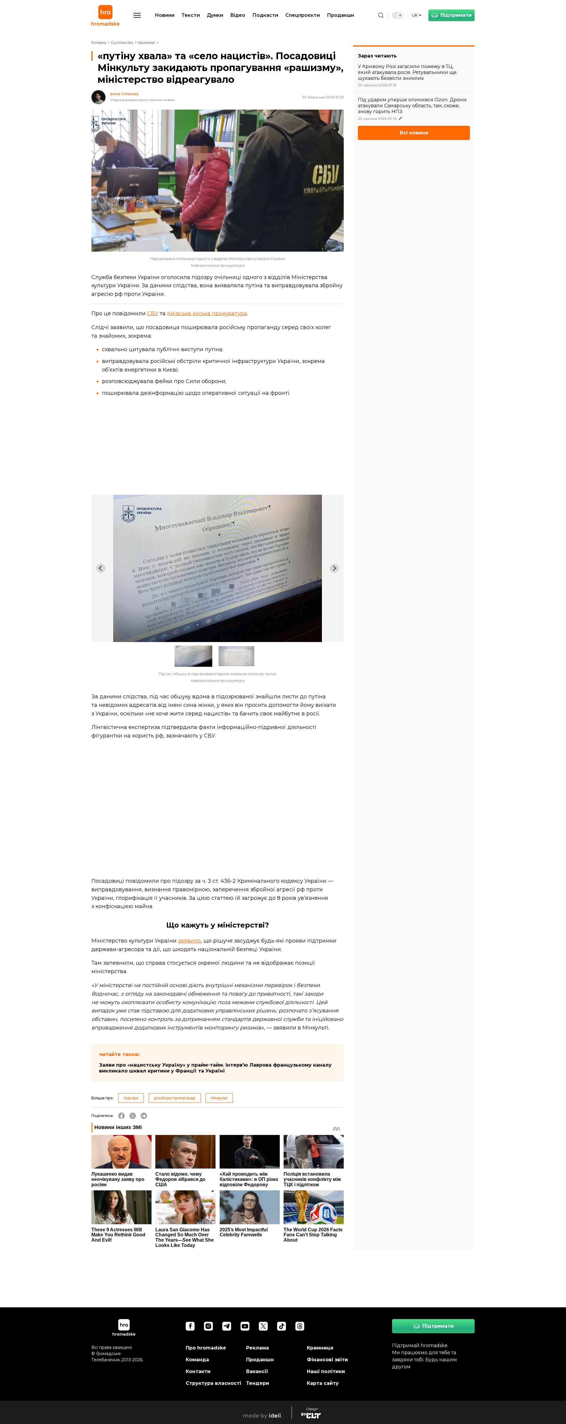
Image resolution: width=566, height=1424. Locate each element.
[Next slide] (334, 568)
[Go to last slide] (101, 568)
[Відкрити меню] (137, 15)
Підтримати (456, 15)
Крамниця (320, 1348)
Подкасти (265, 15)
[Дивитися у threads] (299, 1326)
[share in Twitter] (132, 1116)
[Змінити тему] (398, 15)
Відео (237, 15)
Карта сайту (323, 1383)
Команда (197, 1359)
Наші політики (326, 1371)
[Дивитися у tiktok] (281, 1326)
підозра (131, 1098)
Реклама (257, 1348)
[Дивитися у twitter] (263, 1326)
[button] (193, 656)
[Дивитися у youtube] (245, 1326)
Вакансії (257, 1371)
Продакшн (340, 15)
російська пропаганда (174, 1098)
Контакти (198, 1371)
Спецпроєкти (302, 15)
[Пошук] (381, 15)
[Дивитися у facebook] (190, 1326)
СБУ (152, 313)
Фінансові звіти (327, 1359)
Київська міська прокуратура (207, 313)
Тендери (257, 1383)
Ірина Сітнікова (124, 94)
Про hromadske (206, 1348)
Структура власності (213, 1383)
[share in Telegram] (144, 1116)
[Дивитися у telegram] (226, 1326)
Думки (215, 15)
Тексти (191, 15)
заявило (189, 941)
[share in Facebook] (121, 1116)
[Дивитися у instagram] (208, 1326)
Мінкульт (219, 1098)
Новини (165, 15)
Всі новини (414, 133)
